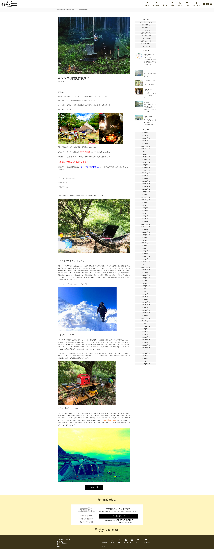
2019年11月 (145, 288)
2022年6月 (145, 235)
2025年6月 (145, 159)
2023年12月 (145, 197)
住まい (172, 5)
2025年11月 (145, 149)
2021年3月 (145, 256)
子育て (187, 5)
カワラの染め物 (146, 38)
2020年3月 (145, 286)
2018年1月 (145, 347)
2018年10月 (145, 323)
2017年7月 (145, 358)
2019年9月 (145, 294)
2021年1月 (145, 259)
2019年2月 (145, 313)
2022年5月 (145, 237)
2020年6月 (145, 278)
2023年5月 (145, 213)
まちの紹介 (156, 5)
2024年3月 (145, 189)
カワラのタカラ (146, 43)
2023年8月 (145, 205)
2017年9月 (145, 353)
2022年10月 (145, 226)
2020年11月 (145, 264)
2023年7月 (145, 208)
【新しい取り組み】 (150, 84)
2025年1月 (145, 167)
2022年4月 (145, 240)
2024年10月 (145, 173)
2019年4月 (145, 307)
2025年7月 (145, 157)
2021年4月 (145, 253)
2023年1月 (145, 221)
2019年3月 (145, 310)
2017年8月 (145, 356)
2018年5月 (145, 337)
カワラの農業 (146, 30)
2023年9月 (145, 202)
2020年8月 (145, 272)
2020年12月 (145, 261)
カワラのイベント (146, 41)
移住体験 (146, 5)
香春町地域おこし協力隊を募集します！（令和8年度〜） (150, 122)
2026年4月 (145, 138)
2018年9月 (145, 326)
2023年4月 (145, 216)
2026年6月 (145, 132)
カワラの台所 (146, 27)
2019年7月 (145, 299)
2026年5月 (145, 135)
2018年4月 (145, 339)
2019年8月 (145, 296)
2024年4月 (145, 186)
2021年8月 (145, 248)
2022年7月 (145, 232)
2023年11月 (145, 200)
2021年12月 (145, 243)
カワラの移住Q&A (145, 25)
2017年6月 (145, 361)
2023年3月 (145, 218)
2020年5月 (145, 280)
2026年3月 (145, 140)
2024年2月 (145, 192)
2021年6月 (145, 251)
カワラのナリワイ (146, 33)
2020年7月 (145, 275)
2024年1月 (145, 194)
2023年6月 (145, 210)
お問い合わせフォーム (118, 516)
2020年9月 (145, 269)
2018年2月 (145, 345)
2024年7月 (145, 178)
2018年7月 (145, 331)
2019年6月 (145, 302)
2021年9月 (145, 245)
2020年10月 (145, 267)
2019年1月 (145, 315)
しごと (180, 5)
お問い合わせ (196, 5)
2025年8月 (145, 154)
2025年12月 (145, 146)
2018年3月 (145, 342)
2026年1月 (145, 143)
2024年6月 (145, 181)
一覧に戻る (92, 487)
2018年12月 (145, 318)
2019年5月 (145, 304)
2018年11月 (145, 321)
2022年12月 (145, 224)
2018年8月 (145, 329)
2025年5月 (145, 162)
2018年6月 (145, 334)
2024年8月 (145, 175)
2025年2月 (145, 165)
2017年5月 (145, 364)
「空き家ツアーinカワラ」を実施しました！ (150, 95)
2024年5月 (145, 183)
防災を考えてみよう (146, 22)
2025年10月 (145, 151)
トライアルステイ (146, 35)
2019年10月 (145, 291)
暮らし (165, 5)
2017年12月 (145, 350)
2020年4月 (145, 283)
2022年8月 (145, 229)
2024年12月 (145, 170)
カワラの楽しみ (146, 46)
